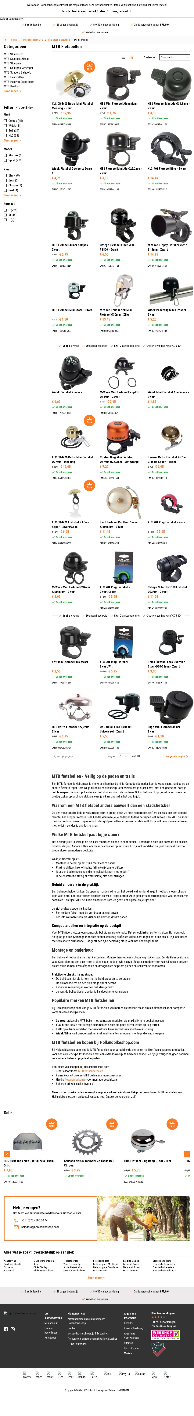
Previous (7, 1154)
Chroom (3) (15, 185)
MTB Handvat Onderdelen (19, 82)
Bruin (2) (14, 180)
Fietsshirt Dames (131, 1264)
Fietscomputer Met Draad (105, 1264)
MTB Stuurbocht (13, 54)
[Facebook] (6, 1329)
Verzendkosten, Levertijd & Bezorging (88, 1333)
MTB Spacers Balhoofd (17, 72)
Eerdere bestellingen (51, 1330)
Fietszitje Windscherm (74, 1270)
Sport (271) (15, 160)
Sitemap (128, 1343)
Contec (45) (16, 121)
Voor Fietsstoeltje (72, 1264)
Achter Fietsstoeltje (72, 1267)
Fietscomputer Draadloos (105, 1267)
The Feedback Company (163, 1326)
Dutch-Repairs (131, 1348)
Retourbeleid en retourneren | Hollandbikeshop (92, 1338)
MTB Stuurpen (12, 63)
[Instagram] (13, 1329)
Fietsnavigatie (100, 1270)
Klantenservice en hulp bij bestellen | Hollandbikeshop (87, 1321)
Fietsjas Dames (130, 1270)
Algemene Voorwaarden (131, 1335)
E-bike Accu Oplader (43, 1270)
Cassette (8, 1267)
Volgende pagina (175, 756)
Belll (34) (14, 130)
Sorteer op (150, 57)
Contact (72, 1328)
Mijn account (51, 1323)
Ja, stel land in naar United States (83, 11)
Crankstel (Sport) (12, 1264)
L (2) (11, 220)
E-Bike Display (40, 1267)
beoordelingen (164, 1321)
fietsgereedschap (75, 1079)
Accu (36, 1264)
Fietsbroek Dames (132, 1267)
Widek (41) (15, 126)
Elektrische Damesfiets (164, 1264)
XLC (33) (14, 135)
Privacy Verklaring (133, 1328)
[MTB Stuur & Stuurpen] (6, 40)
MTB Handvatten (14, 77)
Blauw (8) (14, 175)
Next (187, 1154)
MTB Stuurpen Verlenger (18, 68)
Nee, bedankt (120, 11)
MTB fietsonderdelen (90, 1071)
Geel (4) (13, 190)
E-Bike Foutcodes (77, 1344)
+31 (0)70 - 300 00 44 (34, 1220)
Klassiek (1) (15, 155)
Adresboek (50, 1337)
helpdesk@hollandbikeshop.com (40, 1227)
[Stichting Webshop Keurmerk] (165, 1334)
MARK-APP (124, 1390)
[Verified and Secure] (158, 1348)
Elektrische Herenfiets (163, 1267)
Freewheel (9, 1270)
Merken (128, 1353)
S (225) (13, 210)
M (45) (12, 215)
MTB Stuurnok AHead (16, 59)
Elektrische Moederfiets (164, 1270)
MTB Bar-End (12, 86)
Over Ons (129, 1323)
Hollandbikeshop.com (98, 1390)
